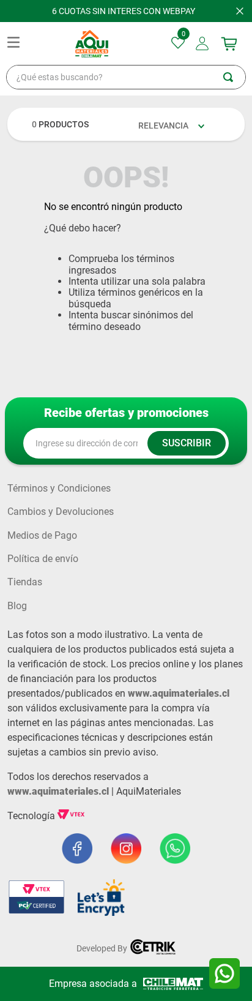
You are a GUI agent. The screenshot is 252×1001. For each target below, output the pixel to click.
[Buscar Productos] (234, 77)
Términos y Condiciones (59, 488)
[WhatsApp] (224, 973)
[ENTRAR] (203, 43)
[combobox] (126, 77)
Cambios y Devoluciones (60, 511)
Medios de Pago (42, 535)
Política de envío (42, 558)
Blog (17, 606)
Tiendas (24, 582)
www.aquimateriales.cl (178, 693)
